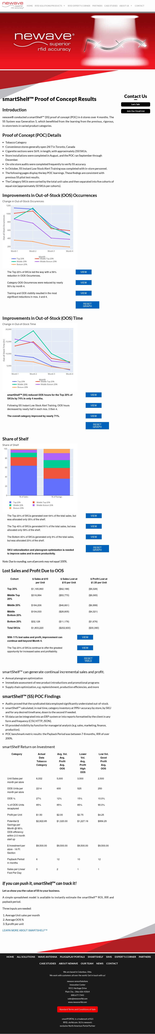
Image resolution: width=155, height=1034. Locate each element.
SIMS (109, 956)
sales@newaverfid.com (77, 998)
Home (10, 956)
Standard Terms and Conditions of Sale (77, 1009)
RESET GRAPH (87, 305)
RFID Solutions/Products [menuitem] (48, 7)
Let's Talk (135, 104)
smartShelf (95, 956)
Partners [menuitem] (97, 6)
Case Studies (48, 963)
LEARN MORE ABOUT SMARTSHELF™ (24, 930)
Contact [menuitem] (139, 6)
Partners (145, 956)
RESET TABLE (88, 659)
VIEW (84, 272)
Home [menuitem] (30, 6)
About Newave (68, 963)
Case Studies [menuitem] (110, 6)
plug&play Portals (72, 956)
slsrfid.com (73, 1022)
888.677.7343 (77, 995)
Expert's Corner (125, 956)
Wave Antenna (47, 956)
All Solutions (26, 956)
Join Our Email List (136, 111)
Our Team (87, 963)
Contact (112, 963)
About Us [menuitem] (124, 7)
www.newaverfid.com (77, 1002)
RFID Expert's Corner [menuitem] (79, 6)
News (99, 963)
